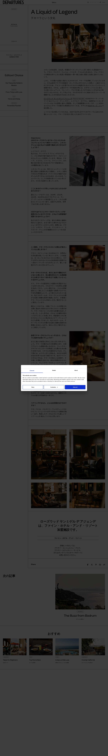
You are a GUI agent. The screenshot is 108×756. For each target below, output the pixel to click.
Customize (53, 387)
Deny (33, 387)
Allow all (75, 387)
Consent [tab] (32, 370)
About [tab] (76, 370)
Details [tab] (54, 370)
